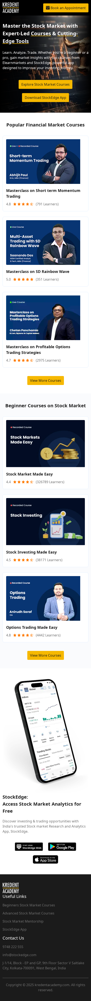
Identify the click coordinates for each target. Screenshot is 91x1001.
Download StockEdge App (45, 97)
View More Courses (45, 380)
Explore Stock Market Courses (45, 84)
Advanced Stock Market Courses (28, 913)
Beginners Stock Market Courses (29, 905)
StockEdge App (15, 929)
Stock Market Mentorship (23, 921)
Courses (41, 33)
